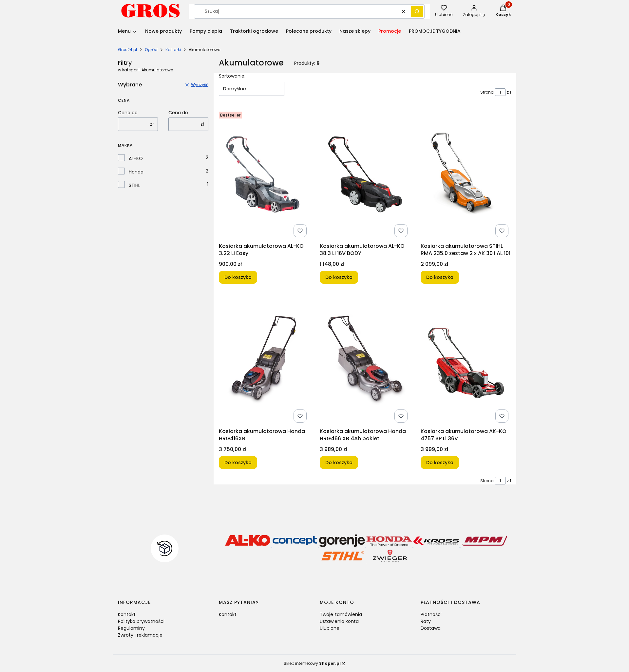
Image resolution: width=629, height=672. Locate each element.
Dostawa (431, 628)
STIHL (134, 185)
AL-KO (136, 158)
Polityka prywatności (141, 621)
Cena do (178, 112)
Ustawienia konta (339, 621)
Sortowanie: (232, 76)
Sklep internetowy (312, 663)
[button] (417, 11)
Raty (426, 621)
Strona (487, 92)
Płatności (431, 614)
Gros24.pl (127, 49)
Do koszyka (238, 277)
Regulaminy (131, 628)
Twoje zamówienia (341, 614)
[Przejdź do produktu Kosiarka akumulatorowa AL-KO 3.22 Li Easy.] (264, 174)
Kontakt (127, 614)
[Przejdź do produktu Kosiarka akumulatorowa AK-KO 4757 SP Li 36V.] (466, 359)
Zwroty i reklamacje (140, 635)
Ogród (151, 49)
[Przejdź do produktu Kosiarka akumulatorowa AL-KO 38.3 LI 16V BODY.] (365, 174)
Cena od (128, 112)
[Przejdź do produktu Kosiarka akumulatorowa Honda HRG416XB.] (264, 359)
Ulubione (329, 628)
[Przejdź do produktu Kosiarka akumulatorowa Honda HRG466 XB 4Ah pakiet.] (365, 359)
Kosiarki (173, 49)
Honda (136, 172)
